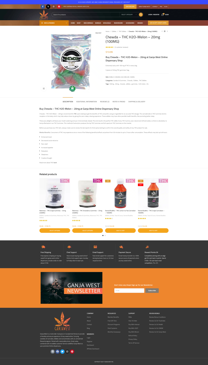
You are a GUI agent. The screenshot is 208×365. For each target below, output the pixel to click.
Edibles (114, 31)
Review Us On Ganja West (157, 331)
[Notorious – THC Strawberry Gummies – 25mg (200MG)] (87, 193)
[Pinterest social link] (59, 6)
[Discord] (52, 351)
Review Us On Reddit (156, 324)
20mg (117, 84)
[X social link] (48, 6)
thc (148, 84)
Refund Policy (132, 335)
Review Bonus (154, 313)
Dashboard (90, 345)
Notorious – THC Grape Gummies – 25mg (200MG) (52, 211)
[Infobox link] (78, 253)
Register (89, 341)
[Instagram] (67, 351)
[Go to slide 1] (102, 235)
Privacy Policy (132, 339)
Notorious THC (61, 215)
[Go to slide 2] (105, 235)
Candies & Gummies (119, 80)
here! (55, 162)
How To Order (132, 320)
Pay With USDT (133, 328)
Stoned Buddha (128, 215)
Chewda (129, 80)
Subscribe (152, 290)
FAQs (130, 317)
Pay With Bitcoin (133, 331)
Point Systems (112, 328)
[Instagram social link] (53, 6)
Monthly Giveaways (114, 331)
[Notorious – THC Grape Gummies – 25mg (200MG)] (54, 193)
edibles (128, 84)
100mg (111, 84)
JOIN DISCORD (130, 6)
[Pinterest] (72, 351)
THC (75, 113)
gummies (134, 84)
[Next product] (167, 31)
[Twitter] (62, 351)
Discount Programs (114, 324)
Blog (88, 328)
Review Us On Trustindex (157, 320)
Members (90, 334)
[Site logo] (43, 14)
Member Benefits (113, 317)
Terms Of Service (133, 343)
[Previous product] (162, 31)
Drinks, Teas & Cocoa (116, 215)
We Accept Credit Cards (158, 23)
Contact (89, 324)
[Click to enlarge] (43, 88)
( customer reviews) (121, 47)
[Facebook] (57, 351)
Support (131, 313)
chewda (122, 84)
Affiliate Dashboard (93, 348)
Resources (112, 313)
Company (90, 313)
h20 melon (142, 84)
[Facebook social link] (43, 6)
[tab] (68, 100)
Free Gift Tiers (112, 320)
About (89, 320)
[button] (120, 230)
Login (88, 337)
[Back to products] (164, 31)
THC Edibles (122, 31)
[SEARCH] (141, 15)
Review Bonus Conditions (157, 317)
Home (107, 31)
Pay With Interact (134, 324)
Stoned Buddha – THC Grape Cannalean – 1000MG (151, 211)
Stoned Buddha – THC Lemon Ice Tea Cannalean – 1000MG (120, 211)
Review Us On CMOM (156, 328)
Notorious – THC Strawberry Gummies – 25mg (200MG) (87, 211)
